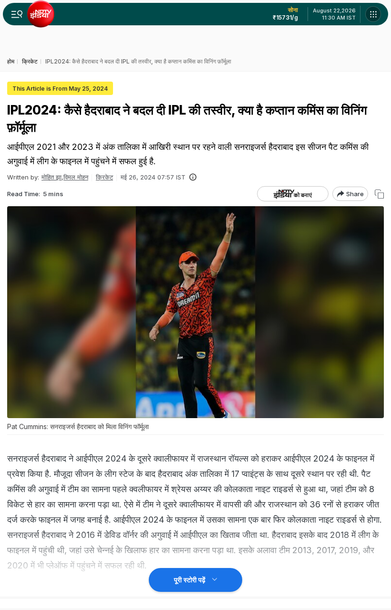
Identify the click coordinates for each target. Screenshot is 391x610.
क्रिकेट (104, 177)
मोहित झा (51, 177)
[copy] (379, 194)
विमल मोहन (75, 177)
